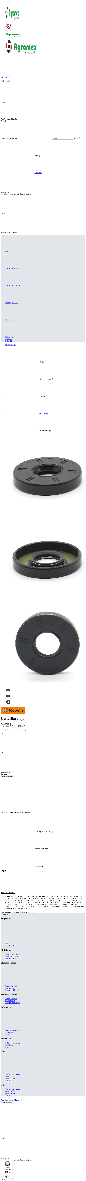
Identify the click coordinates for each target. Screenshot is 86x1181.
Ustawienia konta (11, 944)
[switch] (7, 1176)
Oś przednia (43, 413)
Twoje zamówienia (12, 942)
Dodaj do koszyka (7, 776)
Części (41, 362)
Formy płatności (11, 986)
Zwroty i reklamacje (12, 990)
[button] (54, 156)
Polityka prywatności (12, 1030)
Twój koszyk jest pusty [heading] (9, 232)
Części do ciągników (46, 379)
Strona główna (10, 345)
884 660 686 (5, 77)
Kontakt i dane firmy (12, 1074)
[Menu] (11, 1161)
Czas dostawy (10, 988)
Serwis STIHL (10, 1076)
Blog (7, 1034)
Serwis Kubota (10, 1079)
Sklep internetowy (11, 1100)
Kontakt (8, 1081)
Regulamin (9, 1032)
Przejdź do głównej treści (10, 2)
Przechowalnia (10, 946)
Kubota (42, 396)
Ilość (2, 734)
